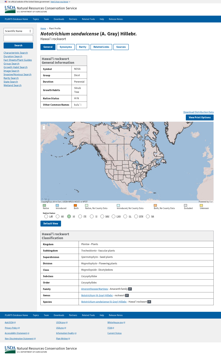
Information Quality (65, 333)
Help (102, 19)
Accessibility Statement (16, 333)
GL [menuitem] (130, 216)
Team (46, 19)
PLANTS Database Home (16, 19)
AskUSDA (9, 322)
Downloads (59, 19)
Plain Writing (62, 338)
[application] (127, 162)
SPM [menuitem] (141, 216)
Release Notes (116, 19)
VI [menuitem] (96, 216)
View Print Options (200, 117)
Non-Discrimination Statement (19, 338)
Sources (121, 47)
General (47, 47)
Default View (50, 223)
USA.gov (60, 327)
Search (18, 45)
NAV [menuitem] (107, 216)
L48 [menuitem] (51, 216)
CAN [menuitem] (119, 216)
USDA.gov (60, 322)
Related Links (101, 47)
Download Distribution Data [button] (198, 112)
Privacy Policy (11, 327)
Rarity (82, 47)
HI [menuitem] (74, 216)
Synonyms (66, 47)
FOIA (109, 327)
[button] (44, 125)
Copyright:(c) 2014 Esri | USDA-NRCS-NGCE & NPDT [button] (64, 201)
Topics (36, 19)
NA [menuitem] (152, 216)
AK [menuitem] (62, 216)
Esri (211, 201)
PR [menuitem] (85, 216)
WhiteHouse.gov (115, 322)
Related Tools (88, 19)
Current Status (114, 333)
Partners (73, 19)
